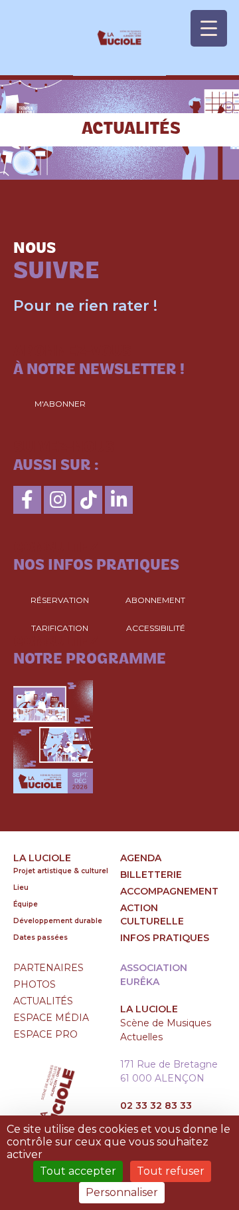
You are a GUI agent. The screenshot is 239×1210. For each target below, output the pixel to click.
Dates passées (40, 937)
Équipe (25, 904)
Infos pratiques (164, 938)
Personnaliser (122, 1192)
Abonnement (155, 600)
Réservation (60, 600)
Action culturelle (152, 914)
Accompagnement (169, 891)
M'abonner (60, 404)
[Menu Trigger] (209, 28)
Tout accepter (78, 1171)
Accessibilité (155, 628)
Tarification (59, 628)
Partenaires (48, 968)
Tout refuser (170, 1171)
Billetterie (151, 875)
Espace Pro (45, 1034)
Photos (34, 984)
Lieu (21, 887)
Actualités (43, 1001)
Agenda (140, 858)
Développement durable (57, 920)
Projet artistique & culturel (60, 871)
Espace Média (51, 1018)
